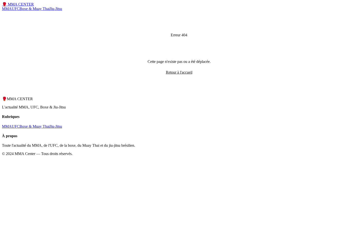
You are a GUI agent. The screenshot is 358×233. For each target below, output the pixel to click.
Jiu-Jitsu (56, 9)
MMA (7, 9)
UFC (15, 9)
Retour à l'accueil (179, 72)
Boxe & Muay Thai (34, 9)
